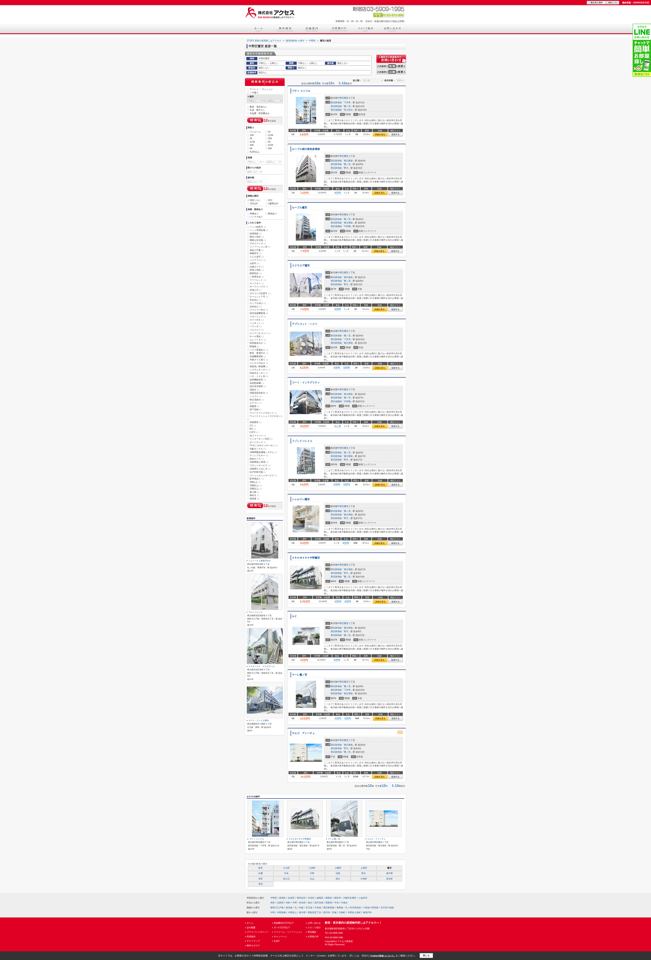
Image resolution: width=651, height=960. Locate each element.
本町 (260, 879)
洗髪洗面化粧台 (259, 393)
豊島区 (329, 898)
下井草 (347, 102)
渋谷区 (311, 898)
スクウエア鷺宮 (301, 265)
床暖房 (254, 406)
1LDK (270, 135)
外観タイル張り (259, 359)
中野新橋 (281, 912)
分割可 (254, 263)
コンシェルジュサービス (263, 475)
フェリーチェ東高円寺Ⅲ (259, 561)
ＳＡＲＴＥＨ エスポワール (261, 666)
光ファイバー (258, 435)
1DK (252, 135)
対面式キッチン (259, 373)
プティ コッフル (301, 91)
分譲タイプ (257, 266)
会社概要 (251, 927)
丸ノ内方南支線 (353, 907)
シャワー (255, 396)
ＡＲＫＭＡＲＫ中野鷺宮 (306, 557)
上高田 (363, 868)
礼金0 (276, 941)
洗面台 (254, 389)
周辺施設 (312, 932)
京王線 (309, 907)
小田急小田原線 (370, 907)
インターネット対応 (261, 439)
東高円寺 (367, 912)
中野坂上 (292, 912)
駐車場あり (257, 478)
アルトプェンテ (255, 612)
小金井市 (363, 898)
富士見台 (348, 109)
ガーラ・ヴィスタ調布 (258, 720)
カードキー (257, 283)
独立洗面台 (257, 399)
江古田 (286, 868)
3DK (252, 145)
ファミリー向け (259, 310)
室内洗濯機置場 (259, 313)
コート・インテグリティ (306, 382)
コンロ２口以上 (259, 363)
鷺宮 (346, 98)
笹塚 (334, 912)
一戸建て (254, 92)
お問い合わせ (314, 923)
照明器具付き (258, 343)
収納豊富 (255, 422)
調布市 (337, 898)
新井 (260, 868)
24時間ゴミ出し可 (260, 469)
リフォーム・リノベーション (288, 932)
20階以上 (256, 488)
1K (269, 132)
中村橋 (347, 226)
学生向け (255, 300)
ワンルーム (255, 132)
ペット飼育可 (258, 227)
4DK (270, 148)
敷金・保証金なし (258, 106)
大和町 (363, 879)
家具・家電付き (259, 353)
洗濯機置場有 (258, 356)
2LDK (252, 142)
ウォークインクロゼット (263, 413)
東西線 (340, 907)
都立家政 (348, 160)
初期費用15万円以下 (284, 923)
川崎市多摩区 (349, 898)
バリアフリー (258, 260)
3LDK (270, 145)
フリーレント (258, 280)
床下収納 (255, 409)
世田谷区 (301, 898)
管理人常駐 (257, 270)
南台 (338, 879)
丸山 (312, 879)
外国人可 (255, 290)
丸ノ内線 (299, 907)
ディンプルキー (259, 455)
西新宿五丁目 (314, 912)
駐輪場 (254, 346)
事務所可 (255, 253)
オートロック (258, 442)
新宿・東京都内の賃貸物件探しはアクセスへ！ (353, 922)
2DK (270, 138)
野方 (346, 168)
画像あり (254, 213)
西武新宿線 (336, 102)
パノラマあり (256, 216)
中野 (312, 873)
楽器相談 (255, 233)
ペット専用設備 (259, 230)
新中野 (302, 912)
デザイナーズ (258, 243)
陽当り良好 (257, 236)
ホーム (250, 923)
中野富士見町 (354, 912)
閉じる (426, 955)
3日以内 (254, 203)
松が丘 (286, 879)
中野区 (340, 98)
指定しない (255, 200)
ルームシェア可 (259, 296)
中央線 (317, 907)
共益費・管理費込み (260, 113)
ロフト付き (257, 320)
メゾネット (257, 323)
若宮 (260, 884)
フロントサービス (260, 465)
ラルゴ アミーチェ (303, 733)
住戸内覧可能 (258, 472)
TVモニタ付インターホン (264, 445)
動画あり (272, 213)
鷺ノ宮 (347, 106)
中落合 (344, 902)
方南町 (342, 912)
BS (253, 429)
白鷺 (260, 873)
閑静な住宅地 (258, 240)
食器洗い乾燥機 (259, 366)
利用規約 (251, 936)
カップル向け (258, 303)
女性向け (255, 306)
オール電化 (257, 336)
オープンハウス (259, 286)
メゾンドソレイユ (302, 441)
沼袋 (338, 873)
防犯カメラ (257, 459)
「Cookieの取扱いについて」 (382, 956)
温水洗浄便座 (258, 386)
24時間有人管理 (259, 462)
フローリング (258, 316)
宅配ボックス (258, 449)
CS (253, 425)
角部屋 (254, 498)
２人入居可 (257, 256)
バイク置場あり (259, 350)
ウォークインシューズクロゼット (265, 417)
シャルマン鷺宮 (301, 499)
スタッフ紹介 (314, 927)
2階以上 (255, 482)
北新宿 (280, 902)
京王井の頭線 (387, 907)
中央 (286, 873)
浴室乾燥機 (257, 383)
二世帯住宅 (257, 276)
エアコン (255, 403)
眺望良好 (255, 273)
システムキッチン (260, 369)
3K (269, 142)
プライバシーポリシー (258, 932)
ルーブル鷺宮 (299, 207)
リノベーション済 (260, 246)
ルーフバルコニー (260, 333)
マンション (267, 89)
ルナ (294, 616)
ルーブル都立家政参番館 (306, 149)
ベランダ (255, 326)
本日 (270, 200)
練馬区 (320, 898)
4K (251, 148)
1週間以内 (273, 203)
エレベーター (258, 340)
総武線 (289, 907)
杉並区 (291, 898)
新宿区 (282, 898)
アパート (254, 89)
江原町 (312, 868)
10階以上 (256, 485)
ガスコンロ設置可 (260, 293)
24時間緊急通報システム (263, 452)
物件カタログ (253, 945)
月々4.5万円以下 (282, 927)
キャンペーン (280, 936)
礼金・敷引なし (257, 110)
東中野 (389, 873)
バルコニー (257, 330)
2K (251, 138)
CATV (254, 432)
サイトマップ (253, 941)
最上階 (254, 492)
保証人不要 (257, 250)
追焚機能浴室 (258, 379)
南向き (254, 495)
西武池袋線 (336, 109)
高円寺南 (318, 902)
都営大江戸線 (277, 907)
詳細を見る (380, 134)
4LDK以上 (255, 152)
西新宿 (329, 902)
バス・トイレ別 (259, 376)
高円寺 (326, 912)
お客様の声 (313, 936)
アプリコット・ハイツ (304, 324)
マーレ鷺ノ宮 (299, 674)
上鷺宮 (338, 868)
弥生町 (389, 879)
